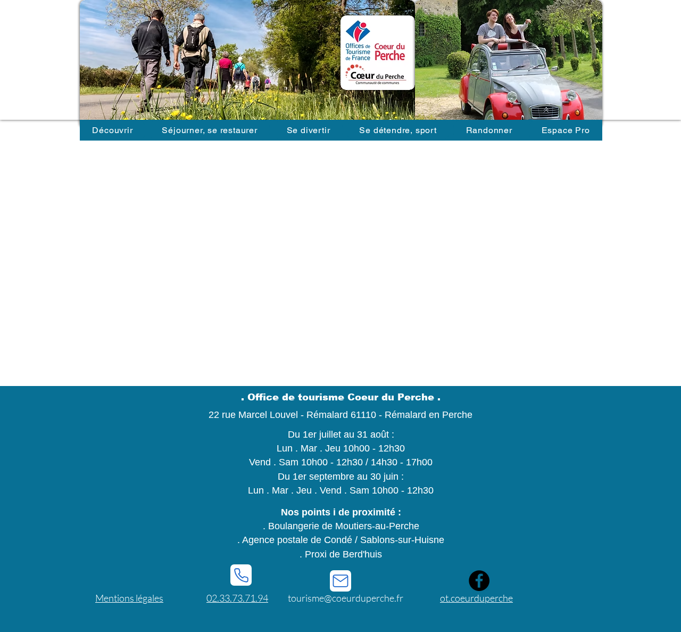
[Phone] (241, 575)
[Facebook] (479, 580)
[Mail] (340, 581)
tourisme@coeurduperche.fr (345, 598)
